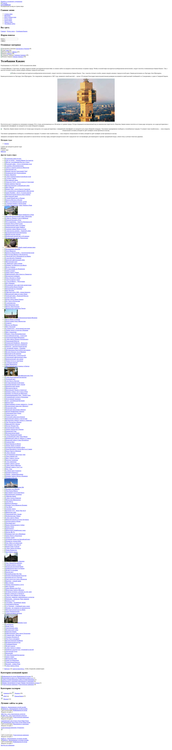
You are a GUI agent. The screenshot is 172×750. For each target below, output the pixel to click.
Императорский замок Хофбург (15, 227)
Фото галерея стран (10, 17)
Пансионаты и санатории (26, 681)
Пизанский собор (11, 408)
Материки (7, 15)
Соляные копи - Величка (13, 635)
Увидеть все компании (7, 745)
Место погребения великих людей (16, 201)
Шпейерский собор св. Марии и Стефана (18, 438)
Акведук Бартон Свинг (13, 279)
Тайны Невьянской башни (14, 435)
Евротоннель (10, 528)
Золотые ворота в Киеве (13, 521)
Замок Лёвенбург (11, 175)
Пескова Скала (22, 622)
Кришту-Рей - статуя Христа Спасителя (18, 189)
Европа (9, 53)
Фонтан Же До (10, 532)
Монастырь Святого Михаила (15, 590)
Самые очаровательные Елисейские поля (18, 176)
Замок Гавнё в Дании (12, 272)
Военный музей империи (13, 353)
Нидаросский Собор (12, 630)
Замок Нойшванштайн (13, 611)
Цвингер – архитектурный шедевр (16, 346)
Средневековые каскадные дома (15, 454)
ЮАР (5, 696)
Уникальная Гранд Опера (13, 413)
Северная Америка (20, 55)
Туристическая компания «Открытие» (12, 727)
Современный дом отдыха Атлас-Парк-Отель (15, 721)
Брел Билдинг (10, 290)
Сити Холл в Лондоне (12, 381)
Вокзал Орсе (9, 402)
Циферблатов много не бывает (15, 568)
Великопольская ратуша (13, 642)
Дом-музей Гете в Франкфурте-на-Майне (18, 256)
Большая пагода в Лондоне (14, 577)
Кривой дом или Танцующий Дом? (16, 171)
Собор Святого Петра (12, 665)
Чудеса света (8, 19)
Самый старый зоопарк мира (26, 247)
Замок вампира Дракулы (13, 184)
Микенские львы (11, 512)
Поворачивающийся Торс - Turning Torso (18, 395)
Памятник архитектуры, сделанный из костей (20, 649)
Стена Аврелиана (11, 461)
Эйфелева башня (11, 496)
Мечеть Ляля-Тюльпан (12, 306)
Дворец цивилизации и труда (15, 584)
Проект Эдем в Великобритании (16, 334)
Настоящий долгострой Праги (15, 492)
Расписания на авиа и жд (25, 678)
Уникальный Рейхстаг (12, 341)
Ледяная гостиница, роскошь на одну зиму (19, 592)
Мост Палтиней (10, 326)
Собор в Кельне (10, 453)
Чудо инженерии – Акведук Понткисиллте (19, 222)
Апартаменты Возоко (12, 604)
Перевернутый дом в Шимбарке (15, 534)
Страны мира (8, 14)
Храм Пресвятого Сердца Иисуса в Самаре (19, 449)
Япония (5, 699)
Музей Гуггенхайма (12, 570)
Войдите (7, 669)
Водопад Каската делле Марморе (16, 352)
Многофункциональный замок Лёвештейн (19, 216)
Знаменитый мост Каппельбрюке (16, 173)
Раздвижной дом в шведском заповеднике (18, 285)
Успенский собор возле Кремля (15, 417)
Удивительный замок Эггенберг (15, 225)
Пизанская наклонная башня (14, 566)
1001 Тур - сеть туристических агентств (13, 714)
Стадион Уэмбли (11, 178)
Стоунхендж (9, 624)
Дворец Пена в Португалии (14, 223)
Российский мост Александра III (16, 355)
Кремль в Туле (10, 600)
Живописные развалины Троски (16, 308)
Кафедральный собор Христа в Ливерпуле (19, 274)
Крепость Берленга (11, 503)
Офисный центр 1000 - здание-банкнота (18, 292)
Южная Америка (18, 56)
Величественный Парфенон (14, 640)
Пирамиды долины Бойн (13, 541)
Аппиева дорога (11, 509)
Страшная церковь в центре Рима (16, 203)
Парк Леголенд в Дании (13, 278)
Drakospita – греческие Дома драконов (17, 599)
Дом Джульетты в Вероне (13, 422)
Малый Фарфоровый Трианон (15, 411)
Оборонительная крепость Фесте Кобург (18, 194)
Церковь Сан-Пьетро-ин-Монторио (16, 393)
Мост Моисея (10, 187)
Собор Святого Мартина (13, 465)
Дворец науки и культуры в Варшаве (17, 330)
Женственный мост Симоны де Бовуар (17, 366)
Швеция (3, 151)
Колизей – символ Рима (13, 664)
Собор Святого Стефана (13, 648)
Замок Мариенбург (11, 364)
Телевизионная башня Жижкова (27, 317)
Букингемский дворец (12, 427)
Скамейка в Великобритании (15, 166)
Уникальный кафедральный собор (16, 357)
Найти (3, 39)
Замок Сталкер (10, 270)
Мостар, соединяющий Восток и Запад (17, 162)
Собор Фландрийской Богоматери (16, 377)
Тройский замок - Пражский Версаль (17, 296)
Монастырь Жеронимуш (13, 500)
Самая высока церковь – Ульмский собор (18, 231)
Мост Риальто (10, 586)
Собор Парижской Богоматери (15, 655)
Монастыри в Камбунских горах (16, 530)
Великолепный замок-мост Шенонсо (17, 406)
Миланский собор (11, 658)
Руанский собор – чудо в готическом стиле (19, 164)
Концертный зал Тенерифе (14, 288)
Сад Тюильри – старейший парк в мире (18, 606)
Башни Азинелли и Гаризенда (15, 593)
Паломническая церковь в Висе (15, 447)
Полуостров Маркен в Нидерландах (17, 254)
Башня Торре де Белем (12, 546)
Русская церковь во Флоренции (15, 269)
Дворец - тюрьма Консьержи (14, 474)
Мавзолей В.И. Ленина (13, 424)
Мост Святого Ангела (12, 458)
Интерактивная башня (12, 433)
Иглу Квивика (10, 283)
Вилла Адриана (10, 267)
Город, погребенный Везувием (15, 400)
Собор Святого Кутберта (13, 548)
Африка (14, 52)
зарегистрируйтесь (18, 669)
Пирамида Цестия (11, 478)
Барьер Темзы (10, 527)
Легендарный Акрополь (13, 399)
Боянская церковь (11, 631)
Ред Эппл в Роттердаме (13, 301)
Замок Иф (21, 487)
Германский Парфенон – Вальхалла (17, 343)
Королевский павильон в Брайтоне (16, 344)
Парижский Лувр (11, 431)
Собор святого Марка (12, 518)
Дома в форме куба (11, 456)
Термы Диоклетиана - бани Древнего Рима (19, 205)
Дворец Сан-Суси (11, 415)
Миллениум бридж (11, 388)
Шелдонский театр (11, 261)
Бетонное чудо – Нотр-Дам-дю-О (16, 510)
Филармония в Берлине (13, 249)
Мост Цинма (10, 583)
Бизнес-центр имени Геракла (14, 299)
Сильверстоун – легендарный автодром (18, 328)
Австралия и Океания (22, 48)
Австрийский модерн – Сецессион (16, 335)
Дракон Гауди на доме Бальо (14, 361)
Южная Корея (19, 696)
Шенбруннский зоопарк (13, 234)
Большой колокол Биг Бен (14, 574)
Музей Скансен (10, 646)
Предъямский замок (12, 180)
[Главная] (4, 3)
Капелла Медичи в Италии (14, 200)
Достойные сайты (9, 23)
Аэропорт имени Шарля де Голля (16, 229)
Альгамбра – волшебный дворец (16, 602)
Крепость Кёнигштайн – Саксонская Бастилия (20, 252)
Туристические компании (26, 684)
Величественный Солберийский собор (17, 185)
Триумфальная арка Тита (25, 375)
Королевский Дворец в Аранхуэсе (16, 390)
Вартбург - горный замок (13, 581)
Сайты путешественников (26, 679)
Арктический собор (12, 628)
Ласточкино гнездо (11, 552)
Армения (6, 693)
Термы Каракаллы (11, 550)
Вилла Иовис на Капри (13, 319)
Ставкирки (21, 561)
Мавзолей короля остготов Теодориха (17, 519)
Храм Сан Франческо (12, 660)
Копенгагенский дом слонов (14, 359)
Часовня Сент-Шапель (12, 489)
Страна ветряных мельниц (14, 613)
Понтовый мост (10, 523)
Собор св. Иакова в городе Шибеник (17, 218)
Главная (3, 31)
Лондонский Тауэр (11, 651)
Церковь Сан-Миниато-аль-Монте (16, 265)
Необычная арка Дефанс (13, 516)
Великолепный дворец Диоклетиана (17, 238)
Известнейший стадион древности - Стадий (19, 404)
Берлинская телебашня (13, 276)
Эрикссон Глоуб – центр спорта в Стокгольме (20, 182)
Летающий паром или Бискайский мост (18, 539)
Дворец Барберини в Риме (26, 214)
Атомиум (8, 323)
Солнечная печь (10, 303)
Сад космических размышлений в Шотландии (20, 191)
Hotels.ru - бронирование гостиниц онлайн (14, 738)
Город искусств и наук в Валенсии (16, 579)
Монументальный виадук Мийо (15, 609)
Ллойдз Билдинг (11, 297)
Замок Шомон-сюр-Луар (13, 588)
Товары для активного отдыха (30, 683)
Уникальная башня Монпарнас (15, 337)
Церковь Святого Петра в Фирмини (17, 476)
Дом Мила (9, 507)
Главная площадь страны (13, 565)
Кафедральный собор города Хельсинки (18, 633)
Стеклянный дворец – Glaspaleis (15, 348)
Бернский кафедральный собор (15, 260)
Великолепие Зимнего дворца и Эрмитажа (19, 420)
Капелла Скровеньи (12, 460)
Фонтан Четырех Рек (12, 426)
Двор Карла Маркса (12, 491)
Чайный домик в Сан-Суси (14, 467)
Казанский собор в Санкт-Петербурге (17, 440)
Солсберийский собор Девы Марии (17, 436)
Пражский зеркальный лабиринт (16, 409)
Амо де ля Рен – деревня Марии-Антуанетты (19, 160)
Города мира (8, 20)
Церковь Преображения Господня (16, 575)
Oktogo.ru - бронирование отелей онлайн (13, 707)
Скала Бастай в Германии (13, 258)
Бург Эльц (9, 469)
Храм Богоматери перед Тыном (15, 384)
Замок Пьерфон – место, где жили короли (18, 192)
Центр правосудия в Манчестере (16, 321)
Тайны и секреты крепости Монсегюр (17, 167)
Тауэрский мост (10, 379)
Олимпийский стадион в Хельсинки (17, 397)
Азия (7, 50)
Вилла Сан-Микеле (12, 325)
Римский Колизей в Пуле (13, 220)
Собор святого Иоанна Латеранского (17, 339)
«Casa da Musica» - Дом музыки (15, 281)
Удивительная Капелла (13, 662)
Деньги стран (8, 22)
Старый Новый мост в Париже (15, 198)
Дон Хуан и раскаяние (12, 639)
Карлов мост (9, 572)
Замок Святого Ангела (13, 463)
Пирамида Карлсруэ (12, 472)
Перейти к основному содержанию (11, 1)
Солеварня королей (12, 362)
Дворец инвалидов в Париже (15, 429)
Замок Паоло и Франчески (14, 535)
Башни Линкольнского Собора (15, 525)
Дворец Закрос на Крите (13, 445)
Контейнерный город (12, 305)
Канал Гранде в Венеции (13, 451)
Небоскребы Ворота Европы (14, 287)
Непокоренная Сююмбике (14, 494)
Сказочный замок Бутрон (13, 158)
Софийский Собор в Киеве (14, 263)
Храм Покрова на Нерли (13, 444)
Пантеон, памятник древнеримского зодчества (20, 597)
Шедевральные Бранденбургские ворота (18, 350)
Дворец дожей (10, 537)
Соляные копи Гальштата (13, 470)
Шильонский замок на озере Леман (16, 294)
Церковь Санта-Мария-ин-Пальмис (16, 505)
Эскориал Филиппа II (12, 637)
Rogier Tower (10, 626)
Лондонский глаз (11, 169)
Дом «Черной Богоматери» (14, 563)
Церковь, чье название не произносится (18, 608)
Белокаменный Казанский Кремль (16, 232)
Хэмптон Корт (10, 442)
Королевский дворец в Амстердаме (16, 418)
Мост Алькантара (11, 332)
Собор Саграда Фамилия (13, 498)
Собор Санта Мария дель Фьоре (15, 595)
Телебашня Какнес (22, 31)
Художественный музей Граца (15, 382)
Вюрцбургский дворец (13, 386)
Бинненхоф (9, 653)
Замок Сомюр (10, 657)
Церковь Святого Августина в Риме (17, 391)
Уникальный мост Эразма (14, 514)
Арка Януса (9, 501)
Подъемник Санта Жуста (13, 544)
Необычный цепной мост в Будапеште (17, 236)
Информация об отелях (24, 676)
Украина (17, 693)
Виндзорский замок (12, 196)
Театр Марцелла (11, 251)
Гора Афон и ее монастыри (14, 543)
